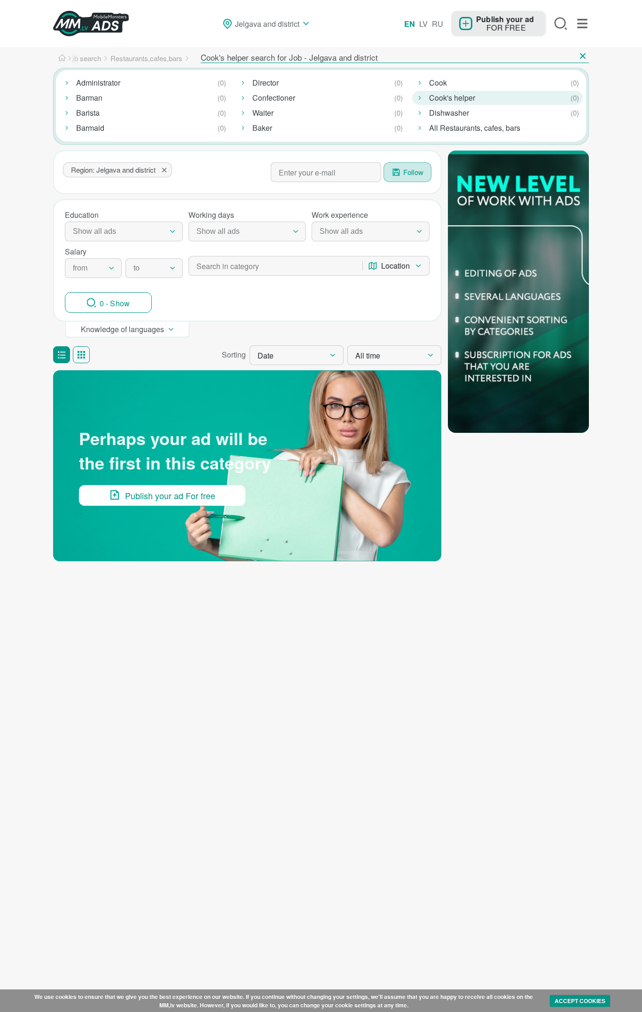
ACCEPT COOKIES (580, 1000)
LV (423, 23)
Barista (88, 112)
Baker (262, 127)
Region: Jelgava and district (113, 170)
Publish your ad (505, 19)
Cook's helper (452, 97)
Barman (89, 97)
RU (437, 23)
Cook (438, 82)
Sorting (234, 354)
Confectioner (273, 97)
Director (265, 82)
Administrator (98, 82)
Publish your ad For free (170, 495)
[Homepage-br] (62, 58)
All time (367, 355)
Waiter (263, 112)
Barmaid (90, 127)
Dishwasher (449, 112)
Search (560, 23)
